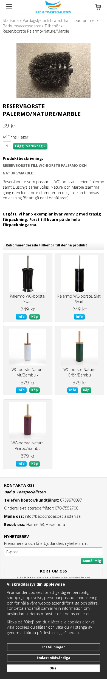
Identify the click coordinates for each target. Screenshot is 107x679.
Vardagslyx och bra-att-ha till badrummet (59, 20)
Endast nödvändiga (53, 657)
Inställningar (53, 647)
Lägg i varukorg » (30, 146)
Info (21, 316)
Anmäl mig (92, 561)
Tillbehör (52, 25)
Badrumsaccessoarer (22, 25)
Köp (34, 316)
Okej (53, 668)
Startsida (11, 20)
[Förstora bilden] (53, 70)
